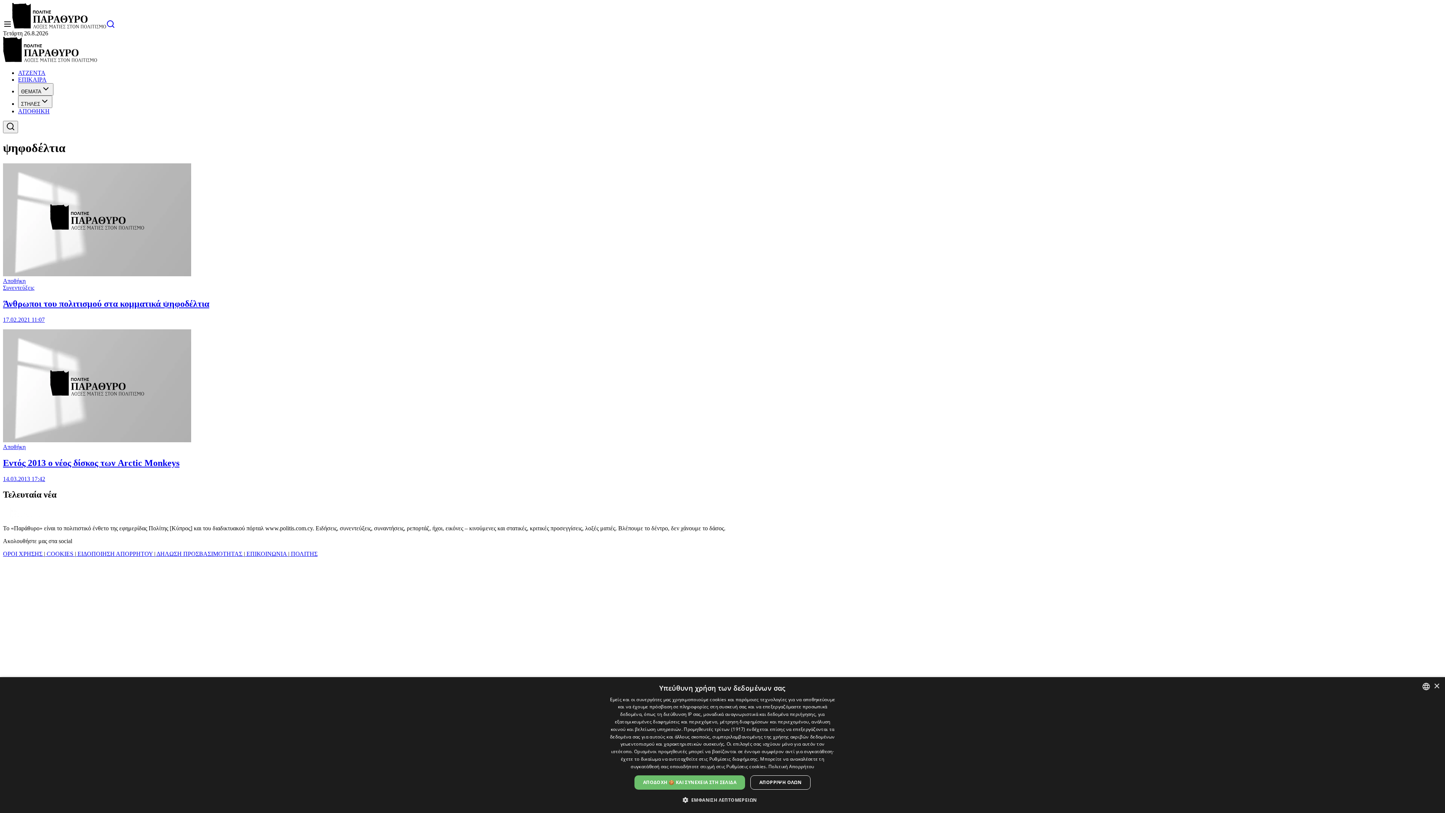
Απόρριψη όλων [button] (780, 782)
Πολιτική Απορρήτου (791, 766)
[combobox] (1426, 686)
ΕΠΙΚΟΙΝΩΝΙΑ (266, 554)
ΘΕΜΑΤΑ (31, 91)
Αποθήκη (14, 281)
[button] (722, 799)
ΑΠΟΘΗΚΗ (34, 111)
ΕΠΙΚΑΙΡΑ (32, 79)
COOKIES (60, 554)
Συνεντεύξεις (18, 288)
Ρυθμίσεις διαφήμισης (733, 759)
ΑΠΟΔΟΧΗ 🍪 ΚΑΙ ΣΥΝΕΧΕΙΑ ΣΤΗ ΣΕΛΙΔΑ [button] (689, 782)
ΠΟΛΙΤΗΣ (303, 554)
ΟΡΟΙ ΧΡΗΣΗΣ (23, 554)
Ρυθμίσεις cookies (746, 766)
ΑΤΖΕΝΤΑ (32, 73)
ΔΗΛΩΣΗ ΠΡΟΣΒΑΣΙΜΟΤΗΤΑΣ (199, 554)
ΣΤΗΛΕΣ (30, 104)
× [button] (1436, 686)
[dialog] (722, 745)
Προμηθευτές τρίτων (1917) (714, 729)
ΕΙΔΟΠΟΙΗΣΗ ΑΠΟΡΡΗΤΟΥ (115, 554)
